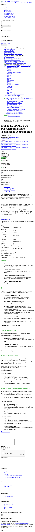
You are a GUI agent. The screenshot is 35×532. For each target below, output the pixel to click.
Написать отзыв (5, 432)
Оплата (6, 474)
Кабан (9, 76)
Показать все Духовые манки (12, 95)
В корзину (4, 156)
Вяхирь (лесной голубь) (14, 72)
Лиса (9, 81)
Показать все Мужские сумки (12, 60)
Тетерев (10, 89)
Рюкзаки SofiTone (9, 52)
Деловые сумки (9, 57)
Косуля (9, 78)
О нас (5, 471)
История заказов (8, 506)
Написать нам (8, 485)
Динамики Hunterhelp (13, 107)
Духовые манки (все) (24, 66)
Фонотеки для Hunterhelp (14, 110)
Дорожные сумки (9, 13)
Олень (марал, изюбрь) (14, 84)
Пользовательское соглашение (12, 477)
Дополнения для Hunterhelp (15, 112)
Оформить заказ (5, 43)
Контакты (6, 472)
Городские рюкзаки (9, 8)
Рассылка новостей (9, 508)
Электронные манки (9, 16)
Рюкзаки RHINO (9, 51)
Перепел (10, 86)
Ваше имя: (3, 434)
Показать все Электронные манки (13, 113)
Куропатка (10, 80)
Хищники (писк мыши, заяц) (15, 94)
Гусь (9, 75)
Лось (9, 83)
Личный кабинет (8, 504)
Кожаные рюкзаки (9, 49)
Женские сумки (8, 11)
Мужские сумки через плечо (12, 58)
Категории (3, 45)
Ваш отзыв (4, 438)
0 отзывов (3, 140)
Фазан (9, 92)
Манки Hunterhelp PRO (14, 104)
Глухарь (10, 73)
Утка (9, 90)
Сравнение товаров (6, 138)
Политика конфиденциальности (13, 475)
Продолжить (4, 457)
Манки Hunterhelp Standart (15, 101)
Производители (8, 496)
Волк (9, 69)
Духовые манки (8, 14)
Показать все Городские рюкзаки (13, 54)
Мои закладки (8, 507)
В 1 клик (3, 158)
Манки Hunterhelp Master (14, 103)
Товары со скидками (9, 17)
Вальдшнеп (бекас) (13, 67)
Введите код (4, 449)
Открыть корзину (5, 42)
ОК (2, 530)
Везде (5, 7)
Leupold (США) (14, 137)
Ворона (9, 70)
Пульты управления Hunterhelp (16, 109)
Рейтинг (3, 446)
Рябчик (9, 87)
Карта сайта (7, 486)
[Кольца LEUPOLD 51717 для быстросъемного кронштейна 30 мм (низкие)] (17, 143)
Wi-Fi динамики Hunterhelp (15, 106)
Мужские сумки (8, 10)
